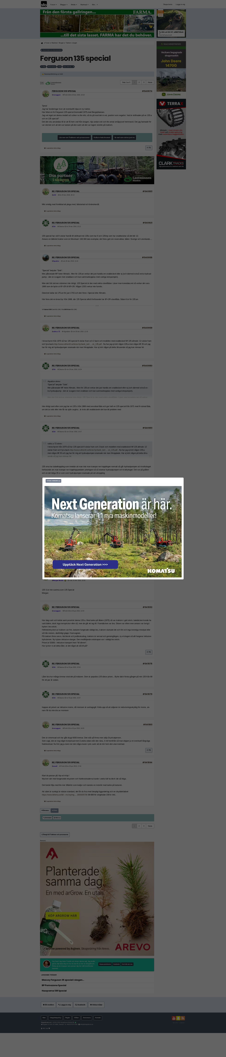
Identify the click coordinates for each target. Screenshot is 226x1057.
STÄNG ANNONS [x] (53, 481)
